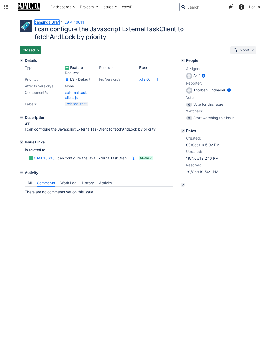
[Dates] (183, 131)
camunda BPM (47, 22)
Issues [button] (107, 7)
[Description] (21, 117)
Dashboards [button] (61, 7)
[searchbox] (201, 7)
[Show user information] (203, 75)
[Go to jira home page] (29, 7)
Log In (254, 7)
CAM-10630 (44, 158)
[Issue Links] (21, 142)
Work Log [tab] (68, 183)
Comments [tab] (46, 183)
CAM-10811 (74, 22)
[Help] (241, 7)
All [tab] (29, 183)
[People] (183, 60)
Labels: (31, 104)
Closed (146, 158)
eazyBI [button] (128, 7)
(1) (157, 79)
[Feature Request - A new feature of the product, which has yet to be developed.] (67, 68)
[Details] (21, 60)
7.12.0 (144, 79)
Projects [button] (87, 7)
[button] (6, 7)
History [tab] (88, 183)
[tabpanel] (99, 191)
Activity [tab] (105, 183)
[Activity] (21, 172)
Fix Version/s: (110, 79)
